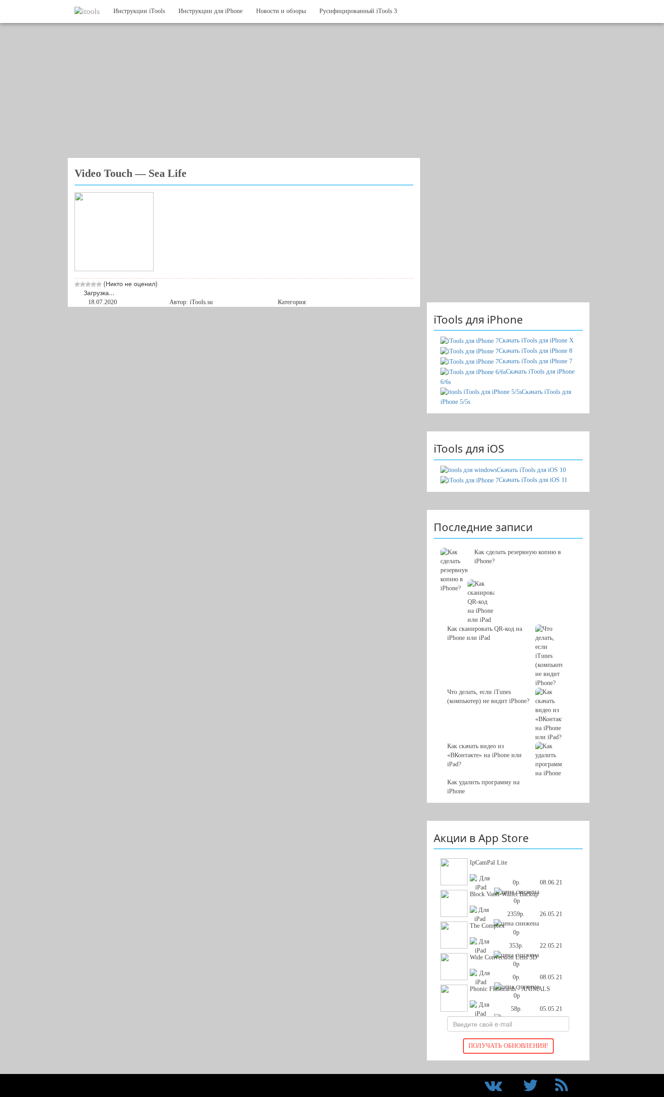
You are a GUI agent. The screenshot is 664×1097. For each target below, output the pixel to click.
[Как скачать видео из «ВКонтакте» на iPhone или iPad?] (508, 656)
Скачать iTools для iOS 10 (531, 470)
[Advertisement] (325, 95)
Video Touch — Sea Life (131, 173)
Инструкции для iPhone (210, 11)
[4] (93, 284)
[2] (82, 284)
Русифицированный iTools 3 (358, 11)
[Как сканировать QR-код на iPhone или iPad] (508, 592)
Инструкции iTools (139, 11)
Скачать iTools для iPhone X (536, 340)
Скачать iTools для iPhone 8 (535, 350)
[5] (99, 284)
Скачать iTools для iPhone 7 (535, 361)
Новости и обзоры (281, 11)
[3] (88, 284)
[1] (77, 284)
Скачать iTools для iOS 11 (533, 480)
